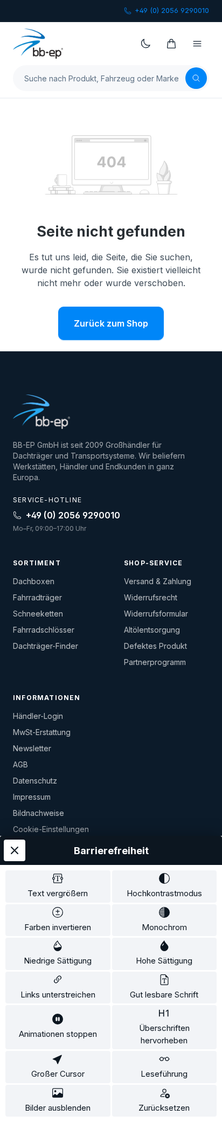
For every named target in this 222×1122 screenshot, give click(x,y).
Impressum (32, 796)
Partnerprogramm (155, 662)
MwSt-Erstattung (42, 732)
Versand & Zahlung (157, 581)
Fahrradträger (37, 597)
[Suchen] (196, 78)
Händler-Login (38, 716)
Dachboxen (33, 581)
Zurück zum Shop (111, 323)
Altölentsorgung (152, 629)
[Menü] (197, 44)
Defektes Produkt (155, 645)
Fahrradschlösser (43, 629)
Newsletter (32, 748)
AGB (20, 764)
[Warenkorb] (171, 44)
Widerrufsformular (156, 613)
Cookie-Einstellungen (51, 829)
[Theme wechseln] (145, 44)
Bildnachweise (38, 813)
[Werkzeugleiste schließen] (14, 850)
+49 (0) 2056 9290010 (172, 10)
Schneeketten (38, 613)
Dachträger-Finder (45, 645)
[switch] (57, 886)
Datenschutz (35, 780)
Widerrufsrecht (150, 597)
